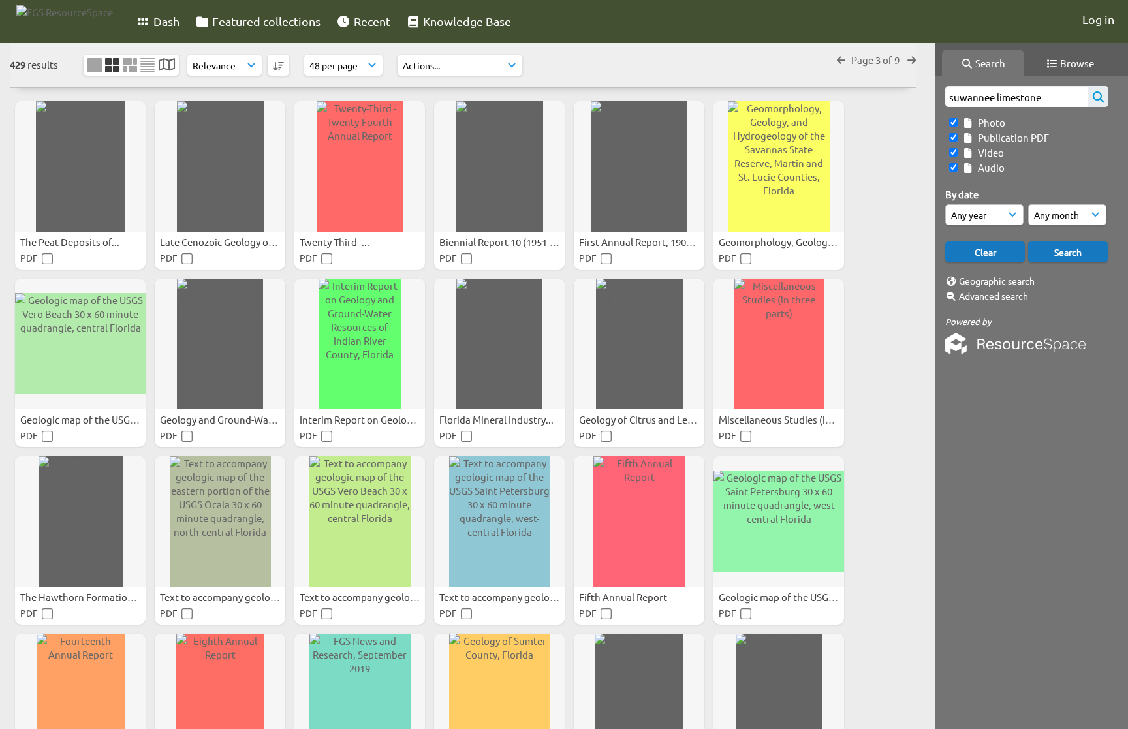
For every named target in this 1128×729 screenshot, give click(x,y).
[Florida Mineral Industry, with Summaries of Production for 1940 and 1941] (499, 344)
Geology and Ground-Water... (225, 419)
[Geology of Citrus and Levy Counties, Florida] (639, 344)
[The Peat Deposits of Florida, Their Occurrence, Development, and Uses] (80, 166)
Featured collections (265, 21)
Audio (989, 167)
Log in (1098, 19)
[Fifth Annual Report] (639, 521)
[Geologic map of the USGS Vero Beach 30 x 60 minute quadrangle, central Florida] (80, 344)
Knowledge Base (465, 21)
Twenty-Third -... (335, 242)
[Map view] (166, 65)
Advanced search (993, 296)
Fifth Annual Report (624, 597)
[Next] (911, 60)
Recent (370, 21)
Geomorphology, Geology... (780, 242)
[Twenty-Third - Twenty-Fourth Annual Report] (359, 166)
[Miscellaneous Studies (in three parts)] (778, 344)
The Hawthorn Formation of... (87, 597)
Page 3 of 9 (876, 60)
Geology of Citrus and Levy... (643, 419)
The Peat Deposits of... (70, 242)
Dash (165, 21)
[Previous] (841, 60)
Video (989, 152)
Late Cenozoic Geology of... (220, 242)
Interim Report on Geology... (363, 419)
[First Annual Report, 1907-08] (639, 166)
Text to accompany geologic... (226, 597)
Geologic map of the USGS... (82, 419)
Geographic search (997, 281)
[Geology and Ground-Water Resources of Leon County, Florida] (220, 344)
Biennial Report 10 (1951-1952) (507, 242)
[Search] (1098, 96)
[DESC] (278, 65)
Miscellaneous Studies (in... (780, 419)
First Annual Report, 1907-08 (642, 242)
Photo (989, 122)
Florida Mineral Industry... (497, 419)
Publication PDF (1011, 137)
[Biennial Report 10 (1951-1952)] (499, 166)
